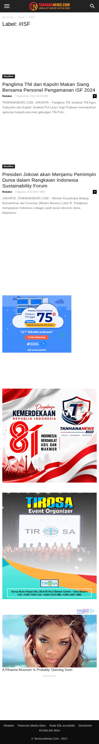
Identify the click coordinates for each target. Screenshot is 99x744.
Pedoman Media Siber (32, 725)
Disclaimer (85, 725)
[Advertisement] (49, 254)
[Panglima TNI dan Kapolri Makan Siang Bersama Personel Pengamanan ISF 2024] (49, 55)
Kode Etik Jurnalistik (62, 725)
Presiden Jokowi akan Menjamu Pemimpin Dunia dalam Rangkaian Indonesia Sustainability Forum (49, 180)
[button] (92, 6)
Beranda (7, 17)
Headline (9, 76)
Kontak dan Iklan (49, 730)
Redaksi (7, 96)
